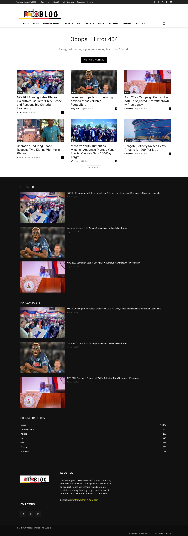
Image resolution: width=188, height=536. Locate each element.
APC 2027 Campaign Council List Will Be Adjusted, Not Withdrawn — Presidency (146, 101)
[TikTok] (38, 514)
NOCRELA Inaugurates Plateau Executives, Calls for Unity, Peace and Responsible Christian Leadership (39, 103)
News (20, 92)
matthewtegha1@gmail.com (84, 499)
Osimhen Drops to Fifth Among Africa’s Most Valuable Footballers (92, 101)
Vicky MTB (75, 108)
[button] (164, 23)
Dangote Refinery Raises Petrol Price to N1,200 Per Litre (145, 147)
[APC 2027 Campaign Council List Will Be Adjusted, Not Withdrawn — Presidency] (147, 82)
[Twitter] (162, 2)
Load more (93, 167)
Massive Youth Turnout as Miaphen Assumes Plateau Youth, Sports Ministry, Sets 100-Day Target (93, 151)
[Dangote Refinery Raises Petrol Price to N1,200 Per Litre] (147, 130)
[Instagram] (158, 2)
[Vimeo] (166, 2)
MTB (19, 112)
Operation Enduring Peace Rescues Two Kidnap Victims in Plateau (38, 149)
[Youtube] (170, 2)
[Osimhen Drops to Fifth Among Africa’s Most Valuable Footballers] (94, 82)
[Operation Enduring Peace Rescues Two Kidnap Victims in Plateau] (40, 130)
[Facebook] (154, 2)
